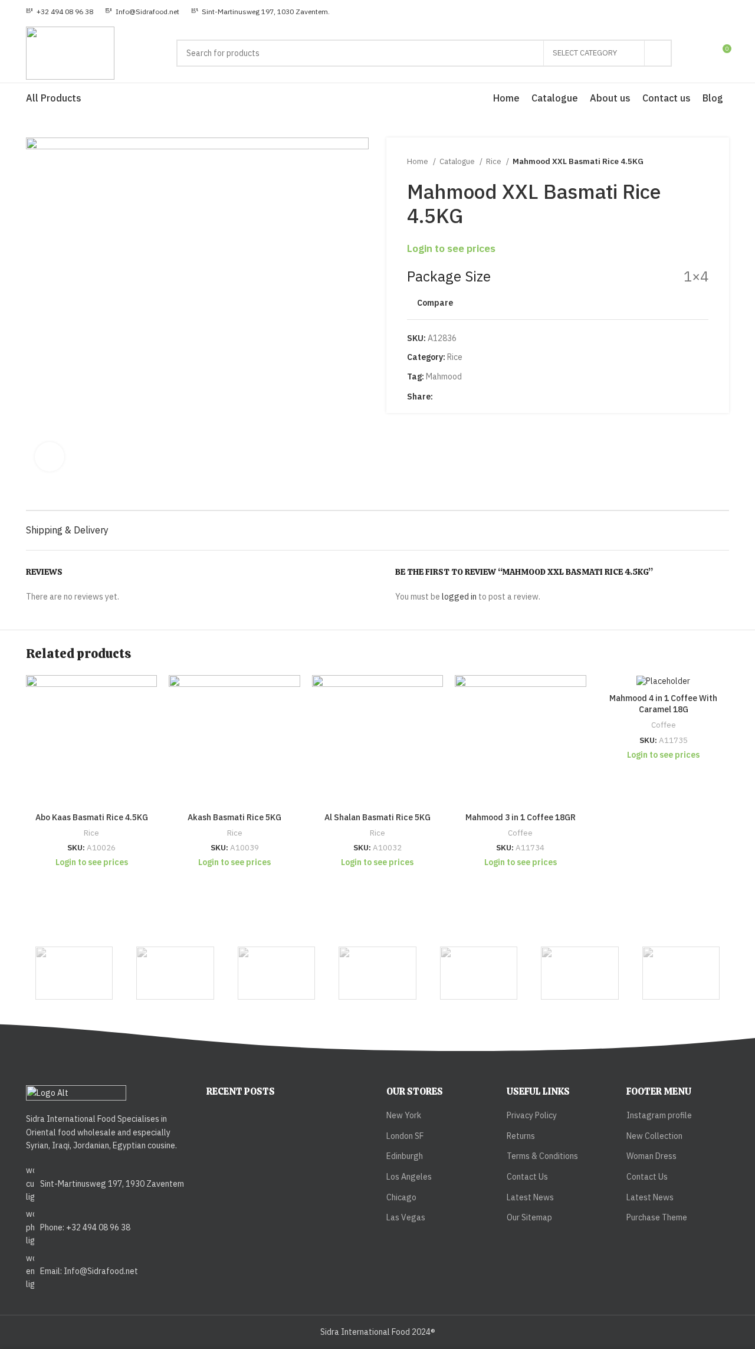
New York (403, 1115)
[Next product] (702, 162)
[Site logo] (70, 52)
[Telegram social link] (483, 396)
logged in (459, 596)
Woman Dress (651, 1156)
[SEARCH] (658, 53)
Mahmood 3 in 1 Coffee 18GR (520, 817)
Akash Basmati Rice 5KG (234, 817)
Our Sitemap (529, 1217)
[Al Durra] (377, 973)
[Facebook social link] (442, 396)
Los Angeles (409, 1176)
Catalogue (458, 161)
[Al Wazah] (579, 973)
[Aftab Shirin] (174, 973)
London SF (405, 1136)
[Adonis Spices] (74, 973)
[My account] (700, 53)
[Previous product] (679, 162)
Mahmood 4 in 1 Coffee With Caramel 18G (663, 704)
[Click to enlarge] (49, 457)
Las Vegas (405, 1217)
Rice (494, 161)
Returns (521, 1136)
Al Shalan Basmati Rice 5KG (377, 817)
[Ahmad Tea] (276, 973)
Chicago (401, 1197)
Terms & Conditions (542, 1156)
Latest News (530, 1197)
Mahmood (444, 376)
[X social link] (456, 396)
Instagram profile (659, 1115)
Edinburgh (404, 1156)
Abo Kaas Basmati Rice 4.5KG (91, 817)
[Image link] (76, 1092)
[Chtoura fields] (681, 973)
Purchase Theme (656, 1217)
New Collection (654, 1136)
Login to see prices (451, 248)
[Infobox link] (59, 11)
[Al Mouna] (478, 973)
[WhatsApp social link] (470, 396)
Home (418, 161)
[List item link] (107, 1183)
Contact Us (527, 1176)
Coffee (520, 832)
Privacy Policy (532, 1115)
